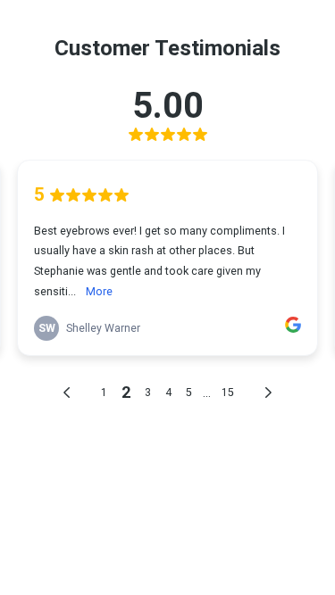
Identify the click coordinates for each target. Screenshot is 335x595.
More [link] (99, 291)
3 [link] (148, 392)
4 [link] (168, 392)
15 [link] (228, 392)
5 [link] (189, 392)
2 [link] (125, 392)
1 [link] (104, 392)
